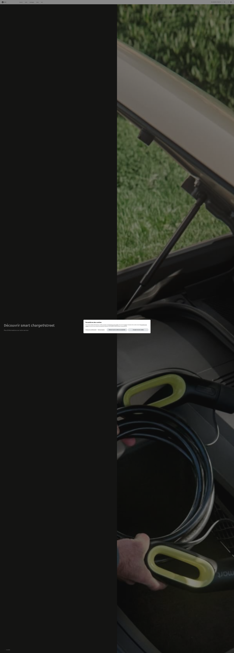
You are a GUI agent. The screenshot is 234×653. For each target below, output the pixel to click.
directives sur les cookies (113, 324)
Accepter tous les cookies (138, 329)
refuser (125, 324)
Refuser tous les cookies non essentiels (117, 329)
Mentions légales (101, 329)
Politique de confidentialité (90, 329)
